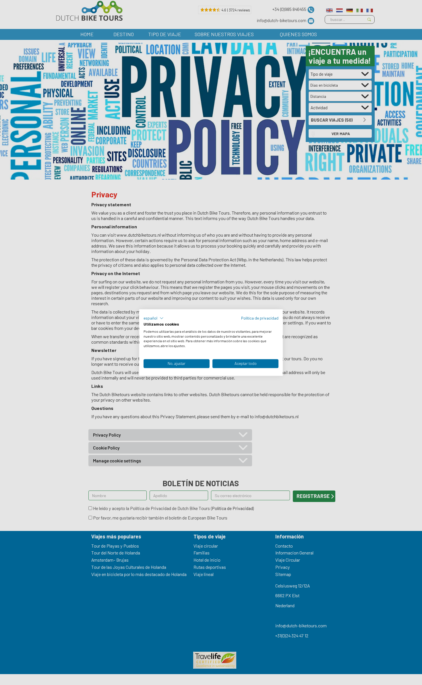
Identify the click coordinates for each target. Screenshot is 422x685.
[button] (154, 318)
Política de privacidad (259, 318)
